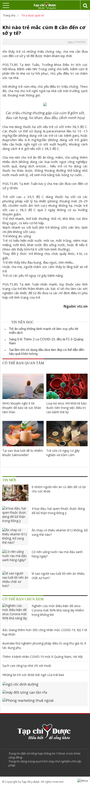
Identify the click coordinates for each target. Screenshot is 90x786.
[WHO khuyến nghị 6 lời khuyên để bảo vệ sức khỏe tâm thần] (23, 386)
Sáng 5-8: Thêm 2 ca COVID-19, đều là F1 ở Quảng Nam (46, 341)
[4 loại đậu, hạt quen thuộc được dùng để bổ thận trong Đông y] (15, 515)
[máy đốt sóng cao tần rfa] (45, 694)
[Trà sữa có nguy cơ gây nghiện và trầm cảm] (67, 433)
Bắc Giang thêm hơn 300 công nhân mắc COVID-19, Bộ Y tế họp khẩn (44, 632)
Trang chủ (9, 15)
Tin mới (9, 480)
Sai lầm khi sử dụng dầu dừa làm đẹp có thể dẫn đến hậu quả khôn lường (46, 351)
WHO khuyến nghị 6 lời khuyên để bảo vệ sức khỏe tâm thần (21, 407)
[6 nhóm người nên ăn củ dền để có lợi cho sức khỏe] (15, 493)
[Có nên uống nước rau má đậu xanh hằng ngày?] (15, 558)
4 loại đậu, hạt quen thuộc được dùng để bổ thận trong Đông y (58, 510)
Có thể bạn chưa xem (22, 599)
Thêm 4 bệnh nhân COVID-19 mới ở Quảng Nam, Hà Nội (42, 657)
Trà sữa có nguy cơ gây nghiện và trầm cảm (63, 452)
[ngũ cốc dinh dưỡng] (45, 686)
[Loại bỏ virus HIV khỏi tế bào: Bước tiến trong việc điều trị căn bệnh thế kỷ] (67, 386)
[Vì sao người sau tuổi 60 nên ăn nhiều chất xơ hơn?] (15, 580)
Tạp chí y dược (31, 782)
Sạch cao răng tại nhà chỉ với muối (26, 665)
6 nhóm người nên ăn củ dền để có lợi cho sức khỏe (59, 489)
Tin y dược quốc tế (32, 15)
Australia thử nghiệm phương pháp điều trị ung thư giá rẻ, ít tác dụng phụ (44, 645)
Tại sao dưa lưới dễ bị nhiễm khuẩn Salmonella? (22, 452)
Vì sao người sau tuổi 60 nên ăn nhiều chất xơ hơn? (58, 575)
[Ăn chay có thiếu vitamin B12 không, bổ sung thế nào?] (15, 536)
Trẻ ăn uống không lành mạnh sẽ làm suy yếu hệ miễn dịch (43, 330)
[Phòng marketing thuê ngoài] (45, 702)
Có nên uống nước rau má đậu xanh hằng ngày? (57, 554)
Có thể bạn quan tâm (23, 363)
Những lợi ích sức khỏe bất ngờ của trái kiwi (33, 675)
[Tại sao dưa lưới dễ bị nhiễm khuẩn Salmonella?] (23, 433)
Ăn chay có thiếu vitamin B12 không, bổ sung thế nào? (60, 532)
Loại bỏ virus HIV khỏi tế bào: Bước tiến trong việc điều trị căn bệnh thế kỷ (66, 407)
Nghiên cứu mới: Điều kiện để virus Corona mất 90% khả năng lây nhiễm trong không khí (58, 610)
